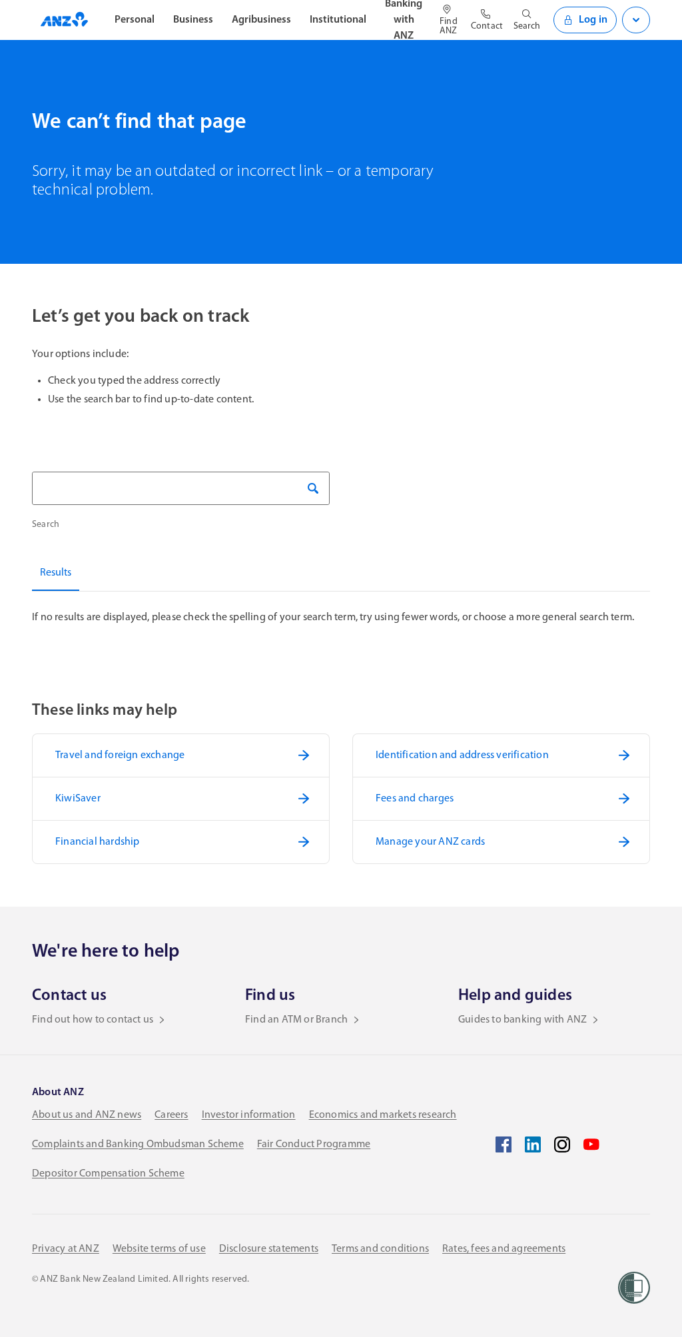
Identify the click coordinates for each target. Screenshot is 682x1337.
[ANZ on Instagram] (562, 1144)
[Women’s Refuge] (634, 1288)
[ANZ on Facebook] (504, 1144)
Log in (593, 20)
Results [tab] (55, 573)
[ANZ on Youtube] (591, 1144)
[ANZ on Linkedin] (533, 1144)
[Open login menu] (636, 20)
